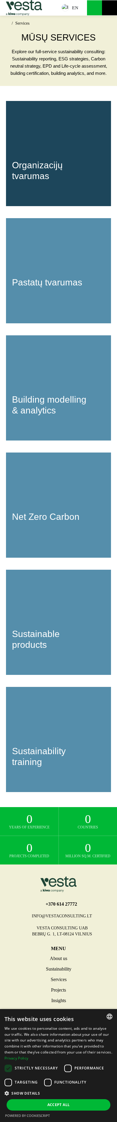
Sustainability (58, 968)
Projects (58, 989)
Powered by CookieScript (27, 1115)
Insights (58, 1000)
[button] (58, 1093)
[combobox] (109, 1017)
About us (58, 958)
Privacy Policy (16, 1058)
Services (59, 979)
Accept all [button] (58, 1104)
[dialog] (58, 1065)
